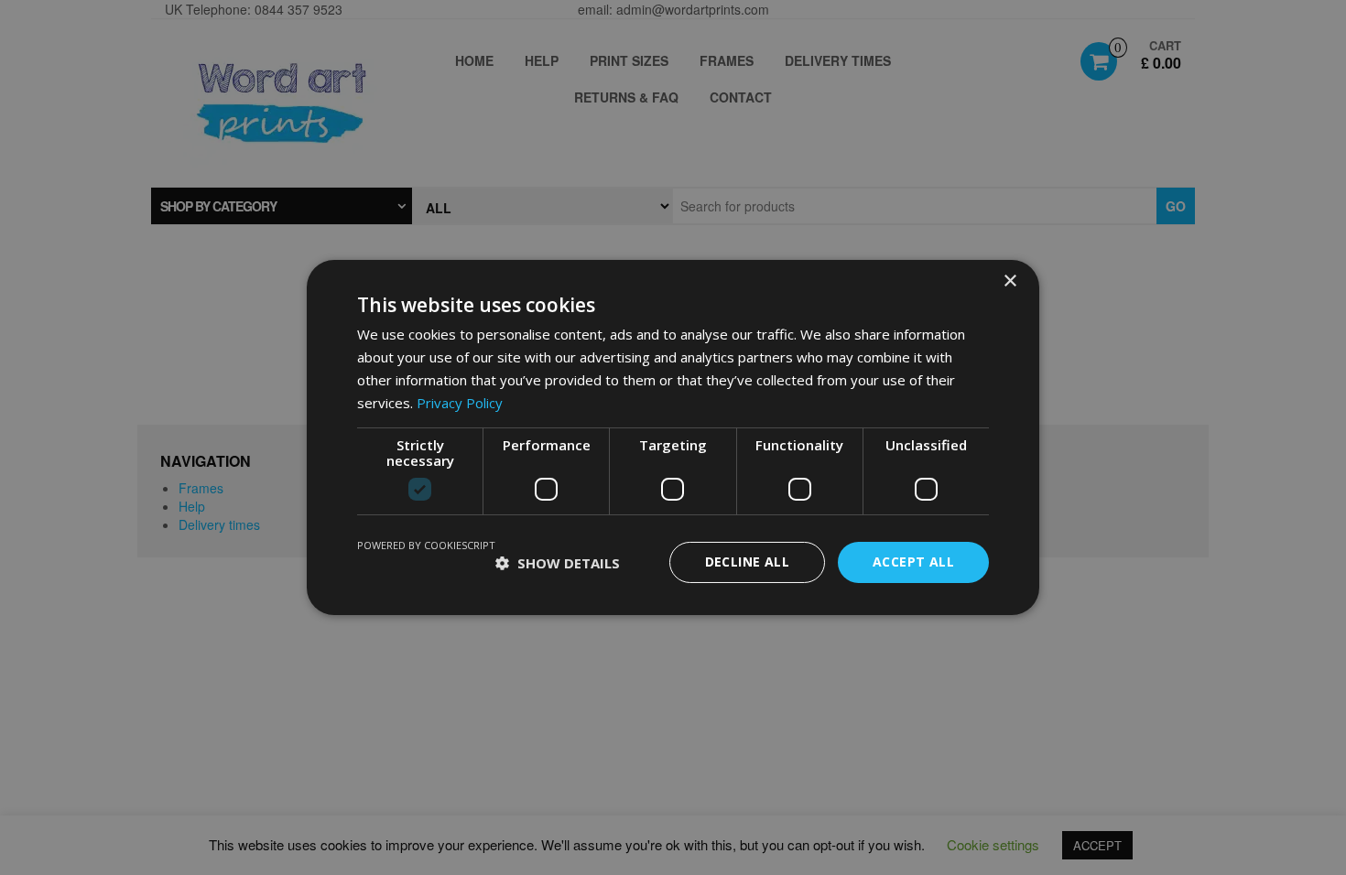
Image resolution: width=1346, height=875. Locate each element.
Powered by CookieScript (426, 545)
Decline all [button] (747, 561)
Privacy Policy (460, 403)
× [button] (1009, 281)
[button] (557, 563)
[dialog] (673, 437)
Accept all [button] (913, 561)
